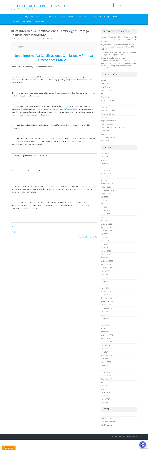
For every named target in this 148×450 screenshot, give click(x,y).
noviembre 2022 (107, 301)
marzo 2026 (105, 170)
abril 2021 (104, 352)
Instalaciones (105, 94)
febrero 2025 (106, 214)
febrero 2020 (106, 375)
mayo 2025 (105, 204)
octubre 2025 (106, 187)
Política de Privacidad (22, 21)
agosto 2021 (105, 345)
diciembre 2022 (106, 298)
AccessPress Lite (131, 437)
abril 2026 (104, 167)
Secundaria (53, 16)
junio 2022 (105, 315)
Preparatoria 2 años (108, 110)
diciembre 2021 (106, 332)
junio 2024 (105, 237)
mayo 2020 (105, 365)
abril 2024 (104, 244)
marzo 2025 (105, 210)
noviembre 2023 (107, 261)
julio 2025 (104, 197)
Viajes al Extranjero (108, 137)
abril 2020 (104, 369)
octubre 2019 (106, 382)
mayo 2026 (105, 163)
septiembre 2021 (107, 342)
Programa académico (108, 121)
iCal (12, 227)
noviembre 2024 (107, 224)
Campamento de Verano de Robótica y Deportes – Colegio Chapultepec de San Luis (119, 53)
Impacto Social (106, 90)
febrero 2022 (106, 328)
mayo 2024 (105, 241)
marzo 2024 (105, 247)
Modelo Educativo (107, 100)
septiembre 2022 (107, 308)
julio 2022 (104, 311)
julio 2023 (104, 274)
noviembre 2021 (107, 335)
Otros (103, 104)
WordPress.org (106, 425)
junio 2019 (105, 389)
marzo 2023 (105, 288)
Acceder (104, 415)
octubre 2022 (106, 305)
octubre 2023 (106, 264)
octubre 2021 (106, 338)
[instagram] (112, 5)
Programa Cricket (107, 124)
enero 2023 (105, 295)
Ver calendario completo (88, 237)
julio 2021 (104, 348)
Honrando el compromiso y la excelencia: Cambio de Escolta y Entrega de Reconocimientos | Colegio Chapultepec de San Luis (119, 65)
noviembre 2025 (107, 183)
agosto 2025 (105, 194)
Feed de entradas (107, 418)
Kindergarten (27, 16)
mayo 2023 (105, 281)
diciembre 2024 (106, 220)
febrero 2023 (106, 291)
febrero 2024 (106, 251)
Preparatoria (67, 16)
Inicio (15, 16)
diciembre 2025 (106, 180)
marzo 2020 (105, 372)
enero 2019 (105, 396)
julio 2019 (104, 385)
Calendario (81, 16)
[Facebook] (107, 5)
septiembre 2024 (107, 231)
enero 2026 (105, 177)
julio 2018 (104, 402)
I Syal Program (106, 87)
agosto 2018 (105, 399)
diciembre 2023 (106, 258)
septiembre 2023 (107, 268)
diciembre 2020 (106, 355)
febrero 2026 (106, 173)
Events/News (105, 83)
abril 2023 (104, 284)
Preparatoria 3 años (108, 114)
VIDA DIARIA (105, 141)
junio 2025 (105, 200)
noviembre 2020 (107, 359)
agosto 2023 (105, 271)
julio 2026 (104, 156)
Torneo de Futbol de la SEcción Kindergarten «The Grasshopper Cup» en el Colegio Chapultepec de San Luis (119, 39)
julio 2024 (104, 234)
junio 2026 (105, 160)
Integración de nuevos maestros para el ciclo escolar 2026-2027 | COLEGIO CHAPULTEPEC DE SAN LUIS (119, 47)
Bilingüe (103, 80)
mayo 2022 (105, 318)
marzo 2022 (105, 325)
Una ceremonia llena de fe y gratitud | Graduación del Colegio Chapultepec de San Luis (118, 59)
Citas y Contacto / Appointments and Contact (109, 16)
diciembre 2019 (106, 379)
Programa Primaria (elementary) (112, 127)
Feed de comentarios (108, 421)
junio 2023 (105, 278)
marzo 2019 (105, 392)
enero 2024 (105, 254)
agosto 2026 (105, 153)
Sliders (103, 134)
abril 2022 (104, 321)
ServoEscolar (40, 21)
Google (13, 232)
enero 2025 (105, 217)
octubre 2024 (106, 227)
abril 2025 (104, 207)
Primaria (40, 16)
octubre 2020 (106, 362)
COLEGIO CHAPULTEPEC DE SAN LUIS (46, 39)
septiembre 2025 (107, 190)
